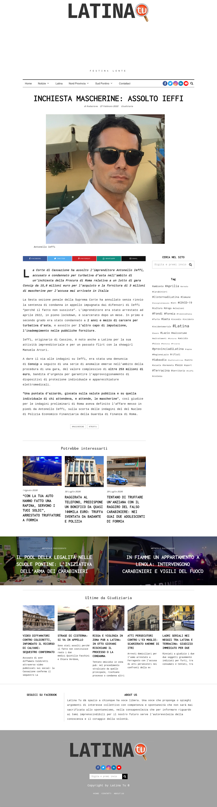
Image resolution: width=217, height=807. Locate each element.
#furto (156, 319)
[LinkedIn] (180, 83)
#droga (167, 308)
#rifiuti (175, 354)
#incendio (176, 319)
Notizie (42, 83)
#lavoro (155, 333)
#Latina (181, 325)
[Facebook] (165, 83)
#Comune (186, 296)
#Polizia (156, 344)
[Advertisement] (108, 45)
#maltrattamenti (159, 338)
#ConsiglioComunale (160, 303)
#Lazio (165, 332)
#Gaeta (165, 318)
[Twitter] (170, 83)
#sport (188, 365)
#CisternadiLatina (165, 297)
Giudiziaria (127, 106)
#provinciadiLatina (168, 348)
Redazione (92, 106)
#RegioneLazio (160, 354)
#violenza (157, 376)
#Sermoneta (168, 365)
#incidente (188, 319)
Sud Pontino (102, 83)
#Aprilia (172, 286)
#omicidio (183, 338)
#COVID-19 (185, 302)
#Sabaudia (159, 359)
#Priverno (175, 344)
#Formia (169, 313)
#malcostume (179, 332)
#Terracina (161, 370)
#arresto (184, 286)
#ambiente (158, 286)
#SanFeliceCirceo (175, 360)
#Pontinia (165, 344)
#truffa (93, 427)
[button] (190, 264)
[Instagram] (175, 83)
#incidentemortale (161, 326)
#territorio (178, 370)
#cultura (157, 308)
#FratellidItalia (184, 314)
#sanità (188, 360)
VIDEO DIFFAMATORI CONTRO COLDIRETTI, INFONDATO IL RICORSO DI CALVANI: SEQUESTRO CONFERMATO (38, 644)
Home (28, 83)
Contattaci (124, 83)
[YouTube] (186, 83)
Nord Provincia (77, 83)
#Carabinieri (159, 291)
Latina (59, 83)
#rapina (188, 349)
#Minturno (172, 338)
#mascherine (78, 427)
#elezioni (178, 308)
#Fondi (157, 313)
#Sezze (179, 365)
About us (119, 793)
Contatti (106, 793)
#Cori (173, 303)
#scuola (156, 365)
